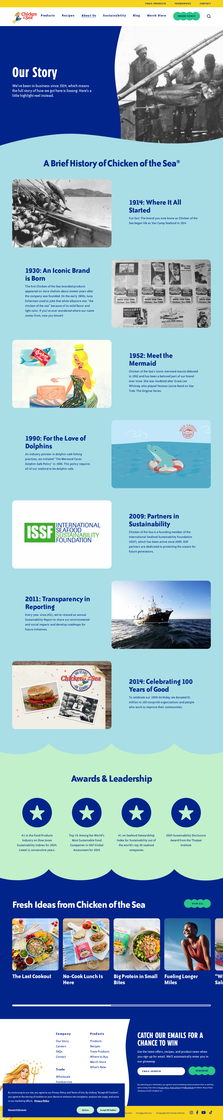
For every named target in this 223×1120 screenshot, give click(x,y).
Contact (205, 3)
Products (96, 1041)
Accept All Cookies (108, 1110)
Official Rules (189, 1087)
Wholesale (63, 1077)
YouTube (203, 1112)
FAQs (59, 1051)
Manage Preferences (17, 1110)
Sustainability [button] (114, 15)
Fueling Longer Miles (181, 979)
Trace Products (155, 3)
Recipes (68, 15)
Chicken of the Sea (24, 17)
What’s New (98, 1067)
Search (209, 16)
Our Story (62, 1041)
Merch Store (156, 15)
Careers (61, 1046)
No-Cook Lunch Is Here (83, 979)
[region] (64, 1100)
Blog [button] (136, 15)
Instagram (191, 1112)
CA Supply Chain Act (144, 1113)
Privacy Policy (164, 1087)
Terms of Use (175, 1087)
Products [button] (48, 15)
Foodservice (183, 3)
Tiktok (211, 1112)
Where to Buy (99, 1057)
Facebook (197, 1112)
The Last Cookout (31, 976)
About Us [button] (89, 15)
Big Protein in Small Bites (135, 979)
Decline (85, 1110)
